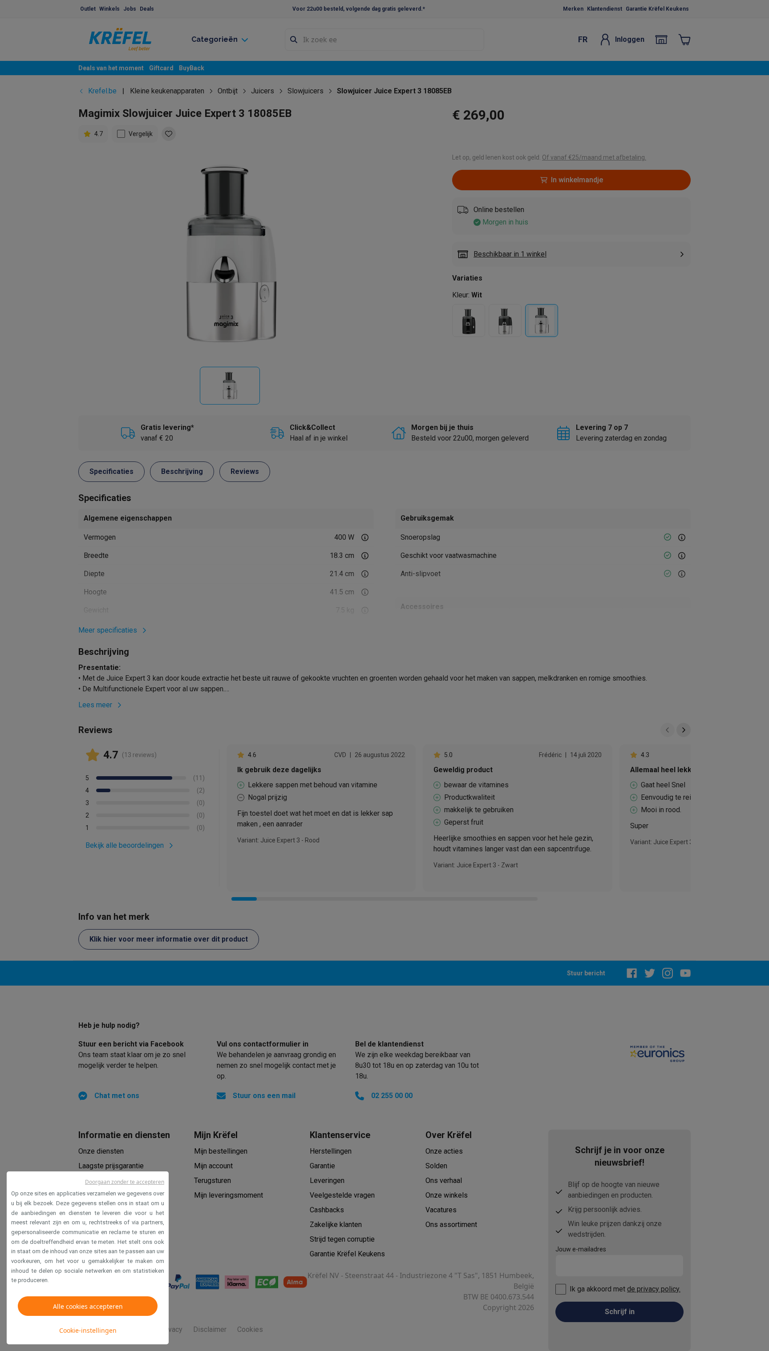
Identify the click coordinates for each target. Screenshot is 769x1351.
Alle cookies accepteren (88, 1306)
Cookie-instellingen (88, 1330)
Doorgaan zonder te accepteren (124, 1182)
